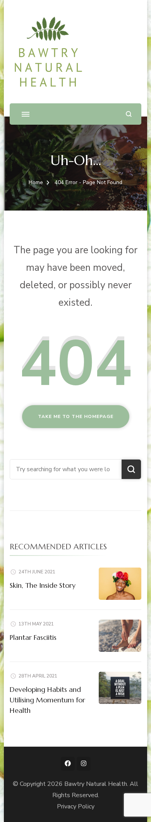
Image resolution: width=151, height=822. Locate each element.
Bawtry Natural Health (95, 784)
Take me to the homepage (75, 416)
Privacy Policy (75, 806)
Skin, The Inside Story (43, 585)
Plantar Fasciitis (33, 637)
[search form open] (128, 114)
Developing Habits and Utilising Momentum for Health (47, 700)
